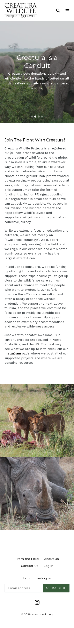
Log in (48, 566)
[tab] (32, 117)
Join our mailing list (37, 578)
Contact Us (29, 566)
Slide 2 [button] (35, 117)
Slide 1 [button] (32, 117)
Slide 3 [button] (39, 117)
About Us (51, 559)
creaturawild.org (42, 614)
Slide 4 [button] (42, 117)
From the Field (27, 559)
